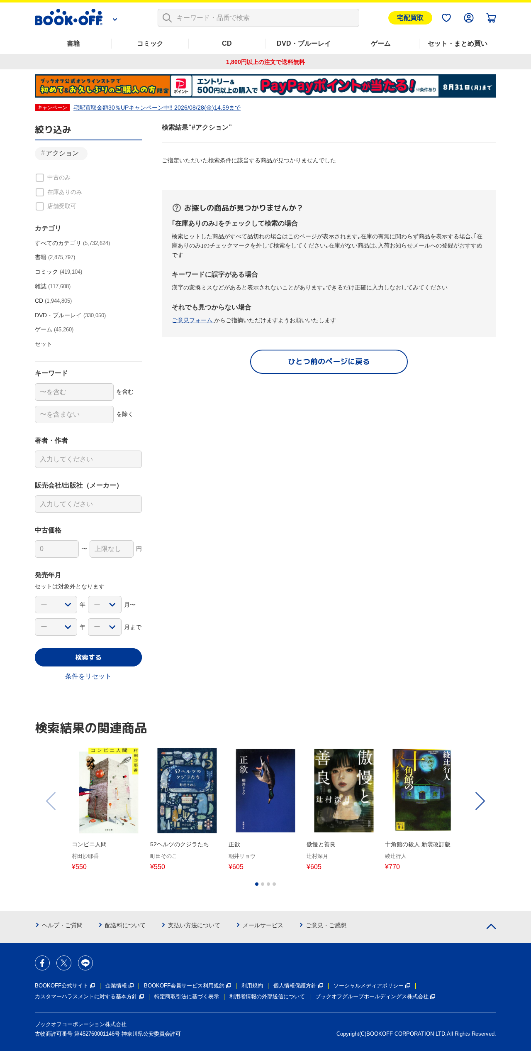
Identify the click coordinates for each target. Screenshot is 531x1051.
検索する (88, 657)
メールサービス (263, 925)
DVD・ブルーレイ (304, 43)
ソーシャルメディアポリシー (369, 985)
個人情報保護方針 (295, 985)
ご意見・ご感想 (326, 925)
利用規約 (252, 985)
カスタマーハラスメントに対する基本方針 (86, 996)
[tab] (256, 884)
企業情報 (116, 985)
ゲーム (381, 43)
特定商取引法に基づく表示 (186, 996)
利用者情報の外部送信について (267, 996)
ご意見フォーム (193, 320)
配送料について (125, 925)
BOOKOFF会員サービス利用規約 (184, 985)
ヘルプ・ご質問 (62, 925)
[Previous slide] (51, 801)
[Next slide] (479, 801)
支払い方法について (194, 925)
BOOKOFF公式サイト (61, 985)
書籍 (73, 43)
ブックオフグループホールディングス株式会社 (372, 996)
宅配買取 (410, 17)
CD (227, 43)
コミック (150, 43)
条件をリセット (88, 676)
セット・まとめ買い (457, 43)
